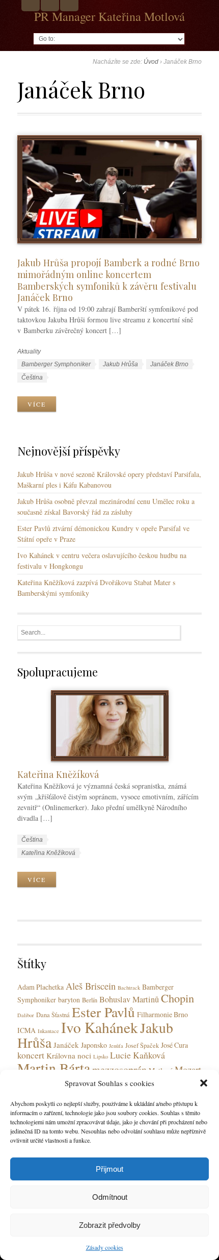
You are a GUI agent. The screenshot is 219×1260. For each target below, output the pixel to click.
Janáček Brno (169, 364)
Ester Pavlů (103, 1011)
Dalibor (25, 1015)
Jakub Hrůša (120, 364)
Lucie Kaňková (137, 1055)
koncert (30, 1055)
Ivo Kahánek (99, 1027)
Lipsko (100, 1056)
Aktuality (29, 351)
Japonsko (94, 1045)
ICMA (26, 1030)
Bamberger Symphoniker (56, 364)
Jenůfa (116, 1045)
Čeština (32, 377)
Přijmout (109, 1169)
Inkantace (48, 1031)
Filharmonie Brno (162, 1014)
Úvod (151, 61)
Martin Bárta (53, 1068)
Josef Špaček (142, 1045)
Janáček (66, 1045)
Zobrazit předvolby (110, 1225)
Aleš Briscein (91, 985)
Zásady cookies (104, 1247)
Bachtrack (129, 987)
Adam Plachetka (40, 987)
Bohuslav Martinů (129, 999)
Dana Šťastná (53, 1015)
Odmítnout (109, 1197)
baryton (69, 999)
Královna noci (68, 1055)
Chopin (177, 997)
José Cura (174, 1045)
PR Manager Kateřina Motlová (109, 16)
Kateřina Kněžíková (58, 774)
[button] (204, 1083)
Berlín (89, 1000)
